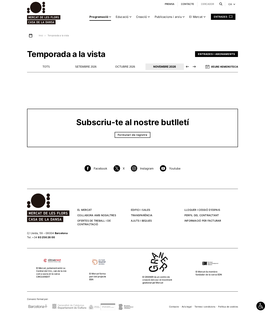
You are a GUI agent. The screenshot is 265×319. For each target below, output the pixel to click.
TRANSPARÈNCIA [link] (141, 215)
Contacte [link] (174, 306)
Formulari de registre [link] (132, 134)
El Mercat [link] (196, 17)
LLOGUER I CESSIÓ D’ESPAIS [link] (202, 209)
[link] (260, 306)
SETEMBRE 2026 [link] (85, 66)
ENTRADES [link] (221, 16)
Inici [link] (41, 35)
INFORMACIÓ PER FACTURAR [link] (202, 220)
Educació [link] (122, 17)
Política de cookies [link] (228, 306)
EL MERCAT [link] (84, 209)
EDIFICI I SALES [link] (140, 209)
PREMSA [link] (169, 4)
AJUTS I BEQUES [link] (141, 220)
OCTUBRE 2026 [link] (125, 66)
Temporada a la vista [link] (58, 35)
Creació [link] (141, 17)
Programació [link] (98, 17)
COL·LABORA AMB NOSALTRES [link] (96, 215)
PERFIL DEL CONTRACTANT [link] (201, 215)
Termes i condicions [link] (205, 306)
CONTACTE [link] (187, 4)
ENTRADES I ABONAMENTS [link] (216, 54)
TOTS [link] (46, 66)
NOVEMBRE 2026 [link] (164, 66)
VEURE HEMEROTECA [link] (224, 66)
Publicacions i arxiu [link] (168, 17)
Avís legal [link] (187, 306)
